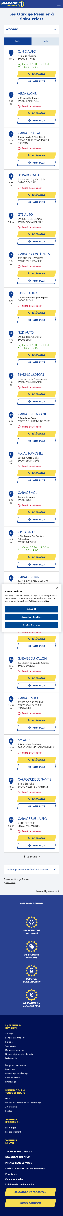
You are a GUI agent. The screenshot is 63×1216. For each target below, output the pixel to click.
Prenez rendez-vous (18, 1163)
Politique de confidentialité (19, 1184)
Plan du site (11, 1174)
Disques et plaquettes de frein (19, 1054)
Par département (13, 1132)
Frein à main (11, 1058)
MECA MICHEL (27, 93)
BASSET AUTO (27, 293)
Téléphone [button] (39, 74)
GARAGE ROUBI (28, 577)
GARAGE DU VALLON (32, 658)
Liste (17, 41)
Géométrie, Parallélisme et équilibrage (23, 1103)
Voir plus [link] (38, 81)
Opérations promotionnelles (25, 1168)
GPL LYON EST (27, 532)
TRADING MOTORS (31, 374)
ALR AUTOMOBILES (30, 453)
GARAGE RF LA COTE (32, 414)
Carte (45, 41)
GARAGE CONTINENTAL (34, 253)
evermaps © (53, 891)
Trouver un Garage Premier (16, 879)
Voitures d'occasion (12, 1120)
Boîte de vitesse (12, 1078)
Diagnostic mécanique (15, 1065)
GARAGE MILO (28, 698)
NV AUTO (24, 740)
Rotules (8, 1111)
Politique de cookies (38, 601)
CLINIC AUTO (27, 51)
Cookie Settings (31, 625)
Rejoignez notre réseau (30, 1192)
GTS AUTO (25, 214)
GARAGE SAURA (29, 133)
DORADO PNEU (28, 175)
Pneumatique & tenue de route (15, 1091)
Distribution (10, 1069)
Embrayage (10, 1082)
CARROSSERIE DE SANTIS (34, 779)
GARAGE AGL (27, 492)
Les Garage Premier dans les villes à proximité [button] (27, 869)
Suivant (33, 857)
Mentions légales (14, 1179)
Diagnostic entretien (14, 1050)
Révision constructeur (14, 1038)
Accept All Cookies (31, 617)
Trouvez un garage (18, 1152)
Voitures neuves (11, 1141)
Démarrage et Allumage (16, 1073)
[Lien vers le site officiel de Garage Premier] (12, 4)
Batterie (9, 1042)
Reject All (31, 609)
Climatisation (11, 1046)
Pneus (7, 1099)
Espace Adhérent (30, 1203)
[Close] (57, 587)
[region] (31, 608)
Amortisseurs (11, 1107)
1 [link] (24, 857)
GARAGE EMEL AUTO (32, 818)
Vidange (9, 1034)
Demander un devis (17, 1157)
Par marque (10, 1128)
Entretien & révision (13, 1026)
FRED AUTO (25, 332)
